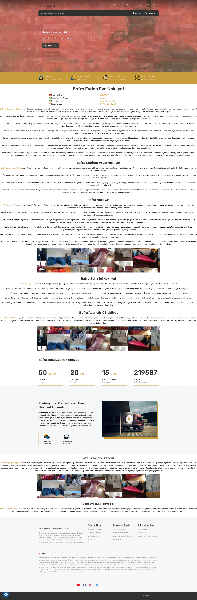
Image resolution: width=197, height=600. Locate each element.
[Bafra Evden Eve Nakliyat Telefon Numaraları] (6, 594)
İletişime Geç (52, 54)
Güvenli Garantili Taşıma (109, 101)
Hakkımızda (137, 5)
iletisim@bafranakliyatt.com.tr (147, 536)
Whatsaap (138, 13)
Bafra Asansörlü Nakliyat (9, 318)
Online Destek (117, 539)
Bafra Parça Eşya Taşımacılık (12, 463)
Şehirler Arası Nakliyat (95, 529)
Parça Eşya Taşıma (119, 529)
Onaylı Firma (104, 98)
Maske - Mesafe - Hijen (120, 533)
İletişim (156, 5)
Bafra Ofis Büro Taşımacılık (10, 509)
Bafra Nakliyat (7, 205)
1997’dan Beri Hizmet (108, 104)
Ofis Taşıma (91, 539)
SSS (147, 5)
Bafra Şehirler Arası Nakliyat (12, 168)
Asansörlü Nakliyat (94, 533)
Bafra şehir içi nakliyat (28, 284)
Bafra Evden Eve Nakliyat (119, 5)
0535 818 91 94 (152, 13)
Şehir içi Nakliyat (93, 536)
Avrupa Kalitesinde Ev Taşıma (122, 536)
